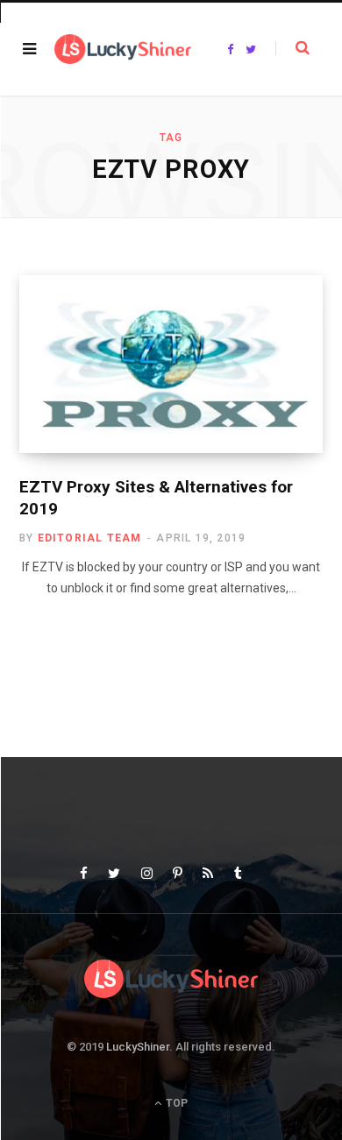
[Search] (292, 48)
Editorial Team (90, 538)
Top (175, 1103)
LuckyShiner (137, 1046)
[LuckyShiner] (122, 49)
